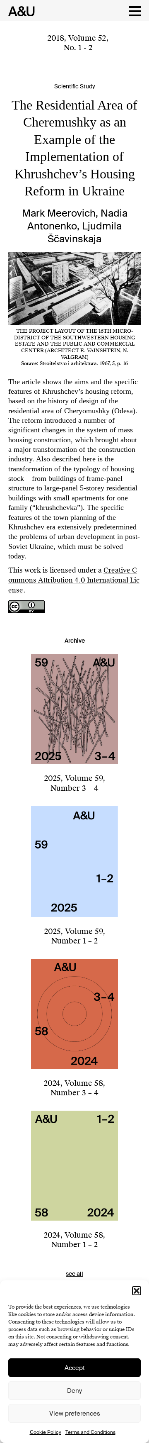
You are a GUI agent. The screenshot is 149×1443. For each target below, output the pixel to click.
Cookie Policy (45, 1432)
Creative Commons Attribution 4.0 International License (73, 580)
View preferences (74, 1413)
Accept (75, 1368)
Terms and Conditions (90, 1432)
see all (74, 1273)
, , (78, 42)
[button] (136, 1291)
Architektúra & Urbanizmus (19, 11)
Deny (74, 1391)
